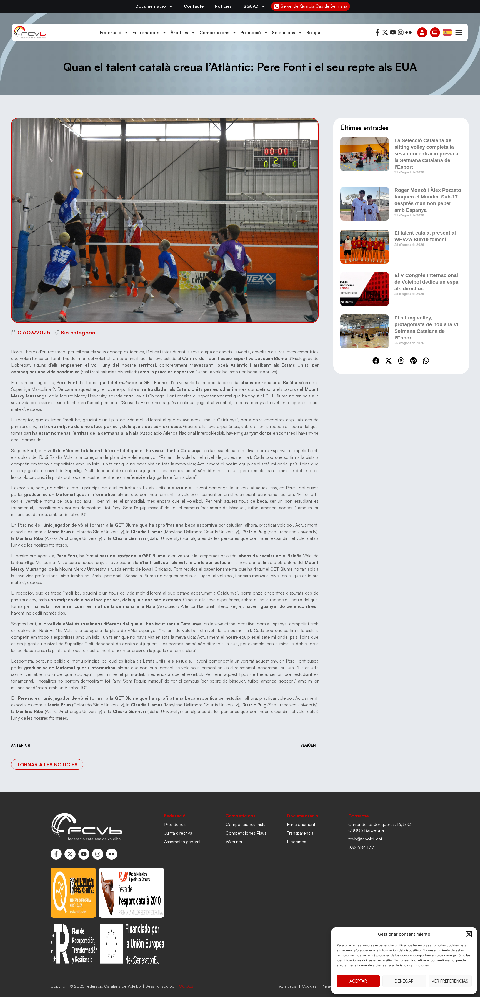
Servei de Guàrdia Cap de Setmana (314, 6)
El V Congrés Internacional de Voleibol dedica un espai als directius (427, 282)
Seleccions (283, 32)
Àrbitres (179, 32)
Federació (110, 32)
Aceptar (358, 981)
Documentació (151, 6)
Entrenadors (145, 32)
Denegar (404, 981)
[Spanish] (447, 32)
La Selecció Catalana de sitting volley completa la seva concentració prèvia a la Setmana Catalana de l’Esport (426, 154)
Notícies (223, 6)
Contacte (194, 6)
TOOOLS (185, 986)
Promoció (251, 32)
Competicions (214, 32)
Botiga (313, 32)
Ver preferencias (450, 981)
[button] (469, 934)
